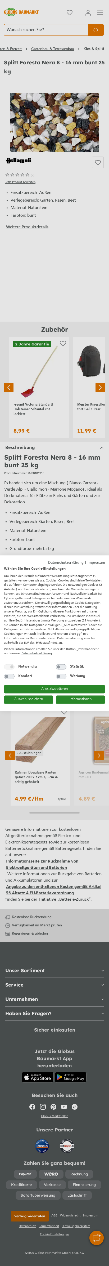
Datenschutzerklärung (66, 563)
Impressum (96, 563)
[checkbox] (9, 667)
